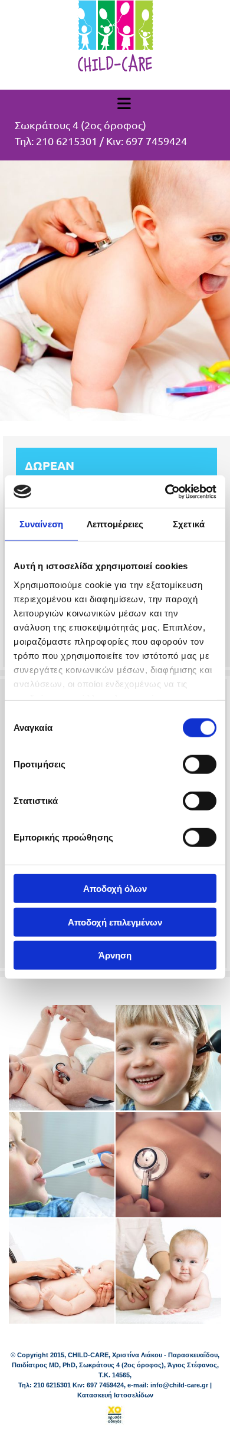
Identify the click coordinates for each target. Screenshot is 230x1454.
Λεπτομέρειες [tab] (115, 524)
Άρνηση (115, 955)
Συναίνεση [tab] (41, 524)
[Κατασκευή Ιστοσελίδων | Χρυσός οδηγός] (115, 1415)
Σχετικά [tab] (189, 524)
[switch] (199, 764)
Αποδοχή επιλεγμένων (115, 922)
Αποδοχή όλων (115, 889)
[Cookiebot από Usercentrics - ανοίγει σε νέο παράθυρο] (165, 491)
